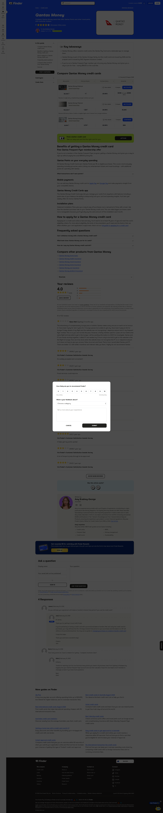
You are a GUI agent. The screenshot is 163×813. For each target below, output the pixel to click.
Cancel (68, 425)
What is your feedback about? (67, 400)
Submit (94, 425)
